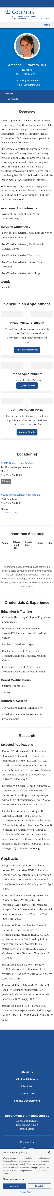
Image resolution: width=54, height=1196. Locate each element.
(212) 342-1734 (10, 512)
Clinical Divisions (27, 1079)
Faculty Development (27, 1100)
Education (27, 1086)
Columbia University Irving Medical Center (27, 3)
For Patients (12, 99)
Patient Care (27, 1093)
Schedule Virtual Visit (27, 350)
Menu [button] (48, 25)
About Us (27, 1072)
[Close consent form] (49, 1152)
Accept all (14, 1186)
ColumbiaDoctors (27, 1055)
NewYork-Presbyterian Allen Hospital (21, 495)
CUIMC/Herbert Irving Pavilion (17, 463)
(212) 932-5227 (28, 385)
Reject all (39, 1186)
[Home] (27, 14)
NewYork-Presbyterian (27, 1047)
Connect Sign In (27, 432)
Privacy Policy (26, 1192)
